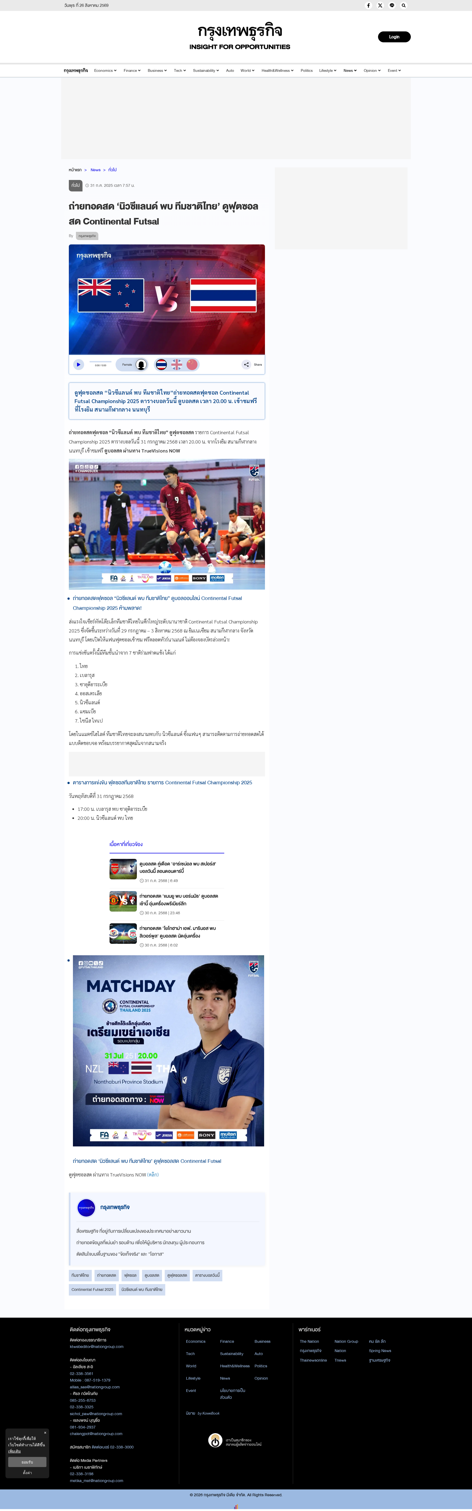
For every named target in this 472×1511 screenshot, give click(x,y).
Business (155, 70)
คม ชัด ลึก (377, 1341)
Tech (178, 70)
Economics (103, 70)
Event (392, 70)
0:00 (97, 365)
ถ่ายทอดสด (106, 1275)
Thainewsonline (313, 1360)
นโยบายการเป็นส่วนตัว (232, 1394)
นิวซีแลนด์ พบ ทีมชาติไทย (142, 1289)
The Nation (309, 1341)
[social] (368, 5)
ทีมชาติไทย (80, 1275)
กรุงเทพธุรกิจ (310, 1350)
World (246, 70)
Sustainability (204, 70)
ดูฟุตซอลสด (177, 1275)
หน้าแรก (75, 169)
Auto (230, 70)
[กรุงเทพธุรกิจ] (76, 70)
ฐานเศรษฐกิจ (379, 1360)
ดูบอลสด (152, 1275)
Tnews (340, 1360)
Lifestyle (326, 70)
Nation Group (346, 1341)
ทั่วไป (112, 169)
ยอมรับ (27, 1462)
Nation (340, 1350)
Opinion (370, 70)
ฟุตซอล (130, 1275)
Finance (130, 70)
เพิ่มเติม (14, 1451)
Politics (307, 70)
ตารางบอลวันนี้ (207, 1275)
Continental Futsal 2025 (92, 1289)
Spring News (380, 1350)
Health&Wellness (276, 70)
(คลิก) (153, 1174)
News (348, 70)
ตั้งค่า (27, 1472)
